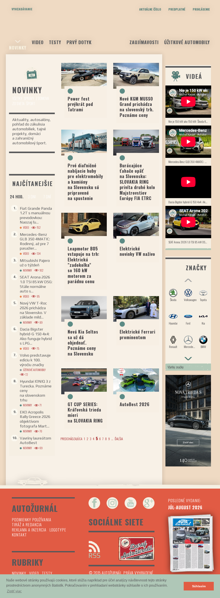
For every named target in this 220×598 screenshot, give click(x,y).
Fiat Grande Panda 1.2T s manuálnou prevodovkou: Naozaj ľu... (36, 215)
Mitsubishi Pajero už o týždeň (35, 262)
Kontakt (19, 534)
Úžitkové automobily (187, 42)
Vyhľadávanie (22, 9)
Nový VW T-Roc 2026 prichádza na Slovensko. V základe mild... (33, 310)
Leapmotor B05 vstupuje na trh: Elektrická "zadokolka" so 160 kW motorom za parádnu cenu (83, 264)
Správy (29, 98)
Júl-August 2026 (185, 507)
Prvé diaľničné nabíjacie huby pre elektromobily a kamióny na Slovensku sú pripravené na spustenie (85, 181)
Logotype (57, 530)
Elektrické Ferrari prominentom (137, 334)
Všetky (17, 98)
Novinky (17, 47)
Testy (55, 42)
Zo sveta (18, 103)
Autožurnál (110, 30)
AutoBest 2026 (135, 404)
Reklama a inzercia (29, 530)
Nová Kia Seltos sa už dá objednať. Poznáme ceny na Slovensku (83, 342)
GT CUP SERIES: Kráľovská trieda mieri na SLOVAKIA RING (85, 412)
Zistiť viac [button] (14, 591)
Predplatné (176, 9)
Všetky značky (176, 367)
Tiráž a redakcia (27, 524)
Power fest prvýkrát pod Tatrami (80, 104)
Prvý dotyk (79, 42)
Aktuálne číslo (150, 9)
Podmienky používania (31, 519)
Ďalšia (119, 438)
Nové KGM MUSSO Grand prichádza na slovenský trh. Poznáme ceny (137, 106)
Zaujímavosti (144, 42)
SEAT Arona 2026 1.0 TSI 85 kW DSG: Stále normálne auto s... (36, 284)
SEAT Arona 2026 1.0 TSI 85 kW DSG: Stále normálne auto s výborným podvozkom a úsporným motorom (189, 242)
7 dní (47, 196)
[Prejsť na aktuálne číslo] (191, 543)
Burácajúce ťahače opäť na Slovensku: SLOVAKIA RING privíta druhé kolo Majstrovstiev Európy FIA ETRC (137, 181)
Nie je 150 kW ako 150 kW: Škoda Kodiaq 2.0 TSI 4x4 (189, 121)
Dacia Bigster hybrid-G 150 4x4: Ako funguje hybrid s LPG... (36, 336)
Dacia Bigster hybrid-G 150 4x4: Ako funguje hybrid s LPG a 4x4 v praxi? (189, 202)
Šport (30, 103)
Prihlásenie (201, 9)
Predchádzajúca (71, 438)
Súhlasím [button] (199, 586)
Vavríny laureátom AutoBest (35, 440)
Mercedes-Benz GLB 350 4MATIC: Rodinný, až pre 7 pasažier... (35, 241)
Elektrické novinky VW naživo (137, 251)
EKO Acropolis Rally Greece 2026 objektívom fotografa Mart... (35, 419)
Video (38, 42)
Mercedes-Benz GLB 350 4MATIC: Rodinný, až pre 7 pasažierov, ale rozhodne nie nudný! (189, 161)
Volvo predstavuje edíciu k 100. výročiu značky (35, 360)
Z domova (42, 98)
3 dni (32, 196)
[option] (188, 320)
